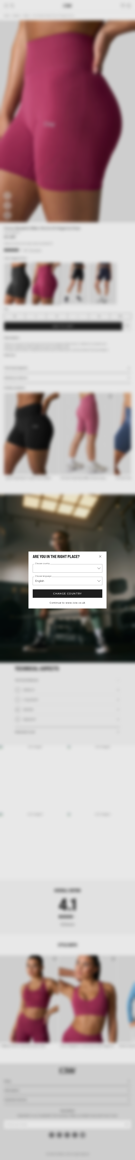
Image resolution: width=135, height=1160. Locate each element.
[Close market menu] (100, 556)
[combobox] (67, 568)
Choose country (42, 564)
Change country (67, 593)
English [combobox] (39, 581)
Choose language (43, 576)
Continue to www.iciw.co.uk (67, 602)
